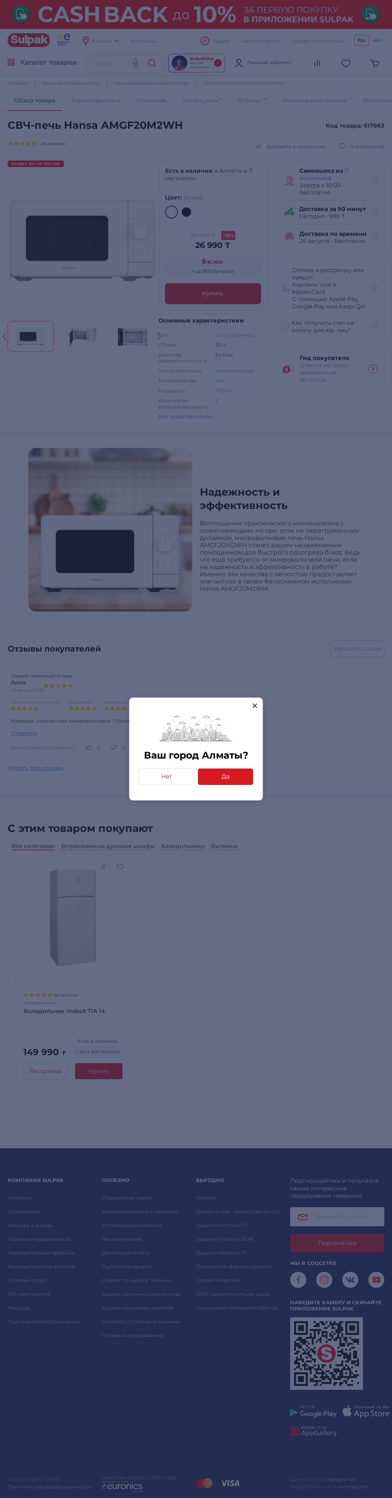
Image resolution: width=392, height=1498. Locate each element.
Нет (166, 776)
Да (226, 776)
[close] (255, 706)
